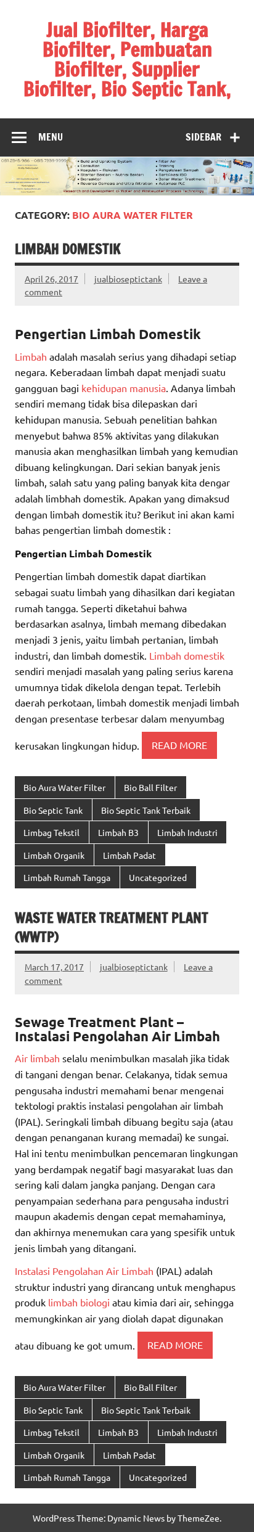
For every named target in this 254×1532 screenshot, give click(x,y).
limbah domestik (68, 248)
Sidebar (203, 137)
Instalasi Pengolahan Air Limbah (84, 1270)
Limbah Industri (187, 832)
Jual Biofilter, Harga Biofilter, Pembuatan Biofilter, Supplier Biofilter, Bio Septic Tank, (127, 59)
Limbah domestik (185, 655)
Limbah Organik (53, 855)
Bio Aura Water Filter (64, 787)
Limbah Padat (129, 855)
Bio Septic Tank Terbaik (145, 810)
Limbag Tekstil (51, 832)
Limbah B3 (118, 832)
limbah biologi (79, 1302)
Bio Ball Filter (150, 787)
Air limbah (37, 1058)
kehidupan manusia (123, 388)
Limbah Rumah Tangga (66, 877)
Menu (50, 137)
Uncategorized (158, 877)
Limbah (31, 356)
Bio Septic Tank (53, 810)
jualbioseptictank (128, 278)
